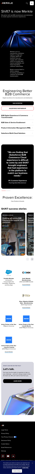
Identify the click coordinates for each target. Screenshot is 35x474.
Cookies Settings (17, 471)
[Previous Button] (27, 259)
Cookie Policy (25, 467)
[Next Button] (32, 259)
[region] (17, 467)
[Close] (32, 463)
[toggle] (32, 3)
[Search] (27, 3)
